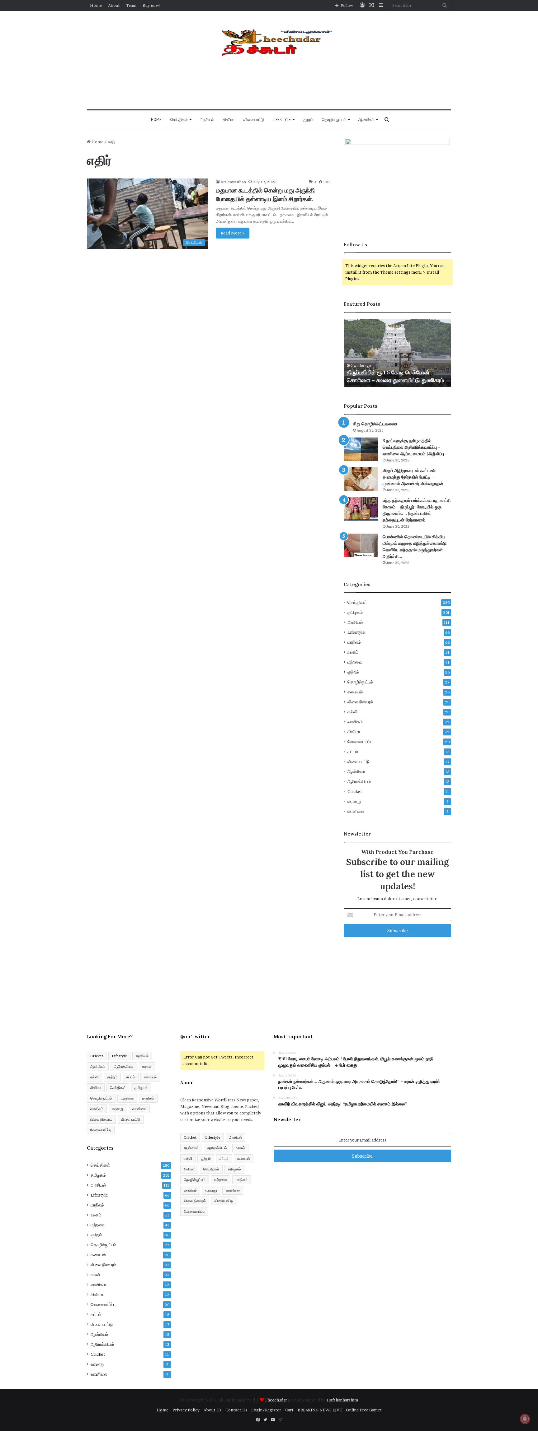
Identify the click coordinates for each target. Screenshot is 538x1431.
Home (96, 5)
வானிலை (355, 811)
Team (131, 5)
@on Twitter (195, 1037)
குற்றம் (308, 119)
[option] (397, 353)
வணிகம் (355, 721)
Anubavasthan (233, 181)
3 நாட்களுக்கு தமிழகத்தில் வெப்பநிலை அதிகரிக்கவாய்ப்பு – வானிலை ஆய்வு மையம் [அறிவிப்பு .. (415, 447)
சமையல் (355, 691)
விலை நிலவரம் (360, 701)
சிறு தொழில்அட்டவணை (375, 424)
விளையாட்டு (253, 119)
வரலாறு (354, 801)
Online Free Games (364, 1409)
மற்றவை (354, 662)
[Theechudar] (269, 42)
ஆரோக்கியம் (359, 781)
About (114, 5)
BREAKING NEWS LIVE (320, 1409)
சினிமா (229, 119)
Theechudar (276, 1399)
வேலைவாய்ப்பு (359, 741)
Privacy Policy (186, 1409)
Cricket (354, 791)
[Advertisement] (269, 87)
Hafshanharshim (342, 1399)
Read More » (233, 232)
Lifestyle (282, 119)
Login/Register (266, 1409)
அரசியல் (207, 119)
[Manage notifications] (525, 1419)
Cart (289, 1409)
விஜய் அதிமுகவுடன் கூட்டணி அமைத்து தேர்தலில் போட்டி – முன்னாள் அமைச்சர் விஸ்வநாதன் (413, 477)
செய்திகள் (179, 119)
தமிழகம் (355, 612)
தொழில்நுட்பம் (334, 119)
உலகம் (352, 652)
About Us (212, 1409)
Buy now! (151, 5)
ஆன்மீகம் (366, 119)
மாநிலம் (354, 642)
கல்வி (352, 711)
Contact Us (236, 1409)
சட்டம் (352, 751)
